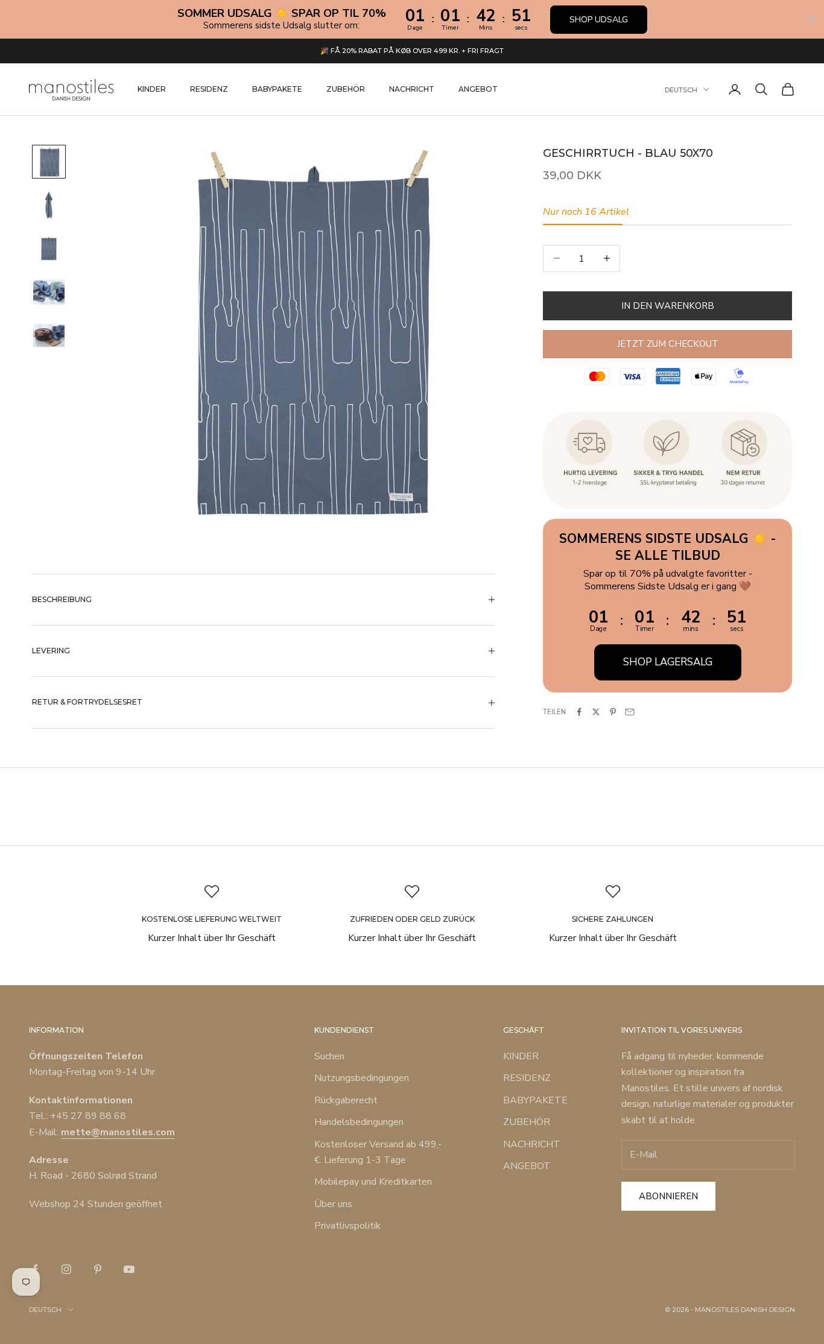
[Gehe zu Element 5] (49, 335)
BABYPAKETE (277, 89)
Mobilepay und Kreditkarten (373, 1181)
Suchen (329, 1056)
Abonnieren (668, 1196)
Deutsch (681, 89)
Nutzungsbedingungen (361, 1078)
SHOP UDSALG (598, 19)
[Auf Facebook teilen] (579, 712)
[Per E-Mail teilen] (630, 712)
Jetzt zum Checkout (667, 344)
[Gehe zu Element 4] (49, 292)
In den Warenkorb (667, 305)
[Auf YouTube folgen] (129, 1269)
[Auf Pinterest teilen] (613, 712)
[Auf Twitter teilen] (596, 712)
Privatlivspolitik (347, 1225)
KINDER (152, 89)
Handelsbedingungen (359, 1122)
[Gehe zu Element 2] (49, 205)
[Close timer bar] (812, 19)
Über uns (333, 1204)
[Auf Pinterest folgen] (98, 1269)
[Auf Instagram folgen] (66, 1269)
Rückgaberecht (346, 1100)
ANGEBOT (478, 89)
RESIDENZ (209, 89)
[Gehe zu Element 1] (49, 162)
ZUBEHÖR (345, 89)
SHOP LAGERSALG (667, 661)
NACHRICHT (411, 89)
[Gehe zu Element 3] (49, 248)
